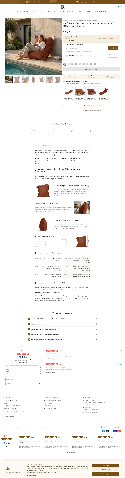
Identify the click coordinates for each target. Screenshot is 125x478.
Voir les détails (31, 475)
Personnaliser (106, 469)
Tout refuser (105, 465)
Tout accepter (106, 474)
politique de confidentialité (50, 472)
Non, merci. (62, 254)
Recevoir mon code (62, 250)
